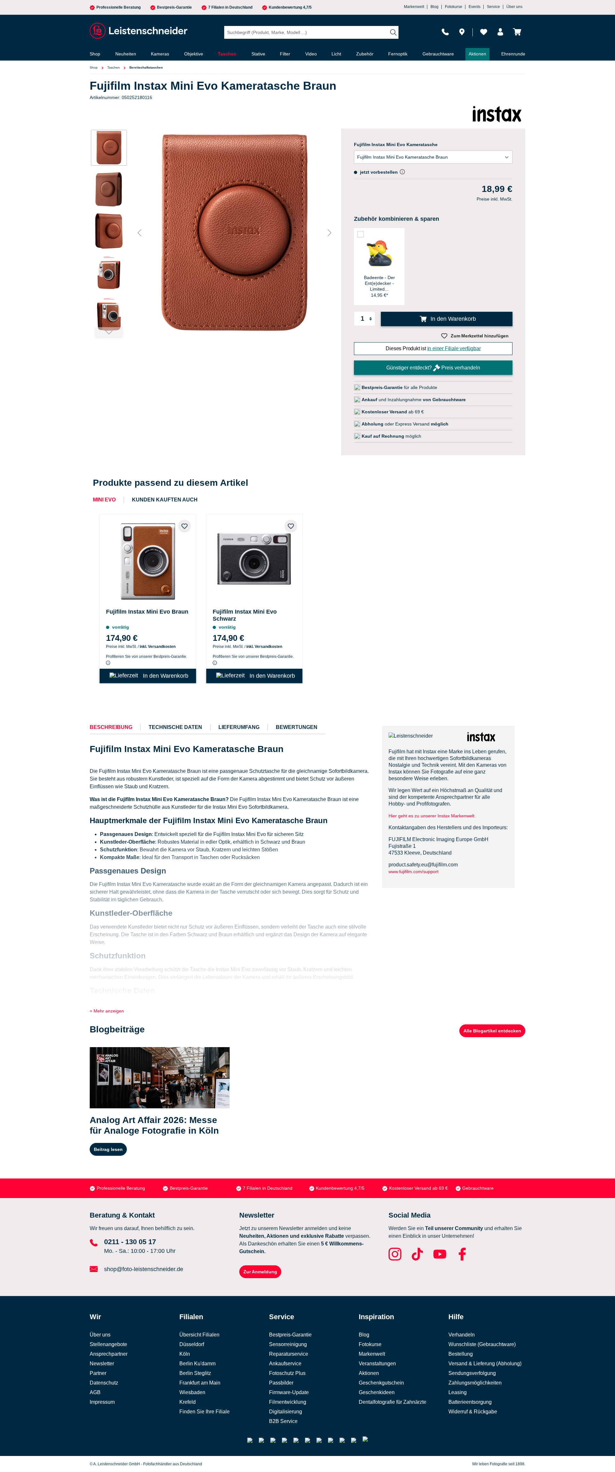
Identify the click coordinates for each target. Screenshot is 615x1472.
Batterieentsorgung (470, 1402)
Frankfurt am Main (199, 1382)
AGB (95, 1392)
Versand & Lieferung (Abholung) (484, 1363)
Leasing (457, 1392)
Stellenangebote (108, 1344)
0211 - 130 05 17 (130, 1242)
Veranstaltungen (377, 1363)
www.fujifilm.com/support (414, 871)
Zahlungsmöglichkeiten (475, 1382)
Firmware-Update (289, 1392)
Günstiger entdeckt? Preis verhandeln (433, 367)
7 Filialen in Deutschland (230, 7)
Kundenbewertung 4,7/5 (290, 7)
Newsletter (102, 1363)
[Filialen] (462, 31)
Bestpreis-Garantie (174, 7)
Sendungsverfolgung (472, 1373)
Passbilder (281, 1382)
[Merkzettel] (483, 31)
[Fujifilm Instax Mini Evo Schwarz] (254, 560)
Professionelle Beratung (118, 7)
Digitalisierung (285, 1411)
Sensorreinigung (288, 1344)
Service (493, 6)
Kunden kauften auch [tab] (165, 499)
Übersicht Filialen (199, 1334)
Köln (184, 1354)
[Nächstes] (329, 232)
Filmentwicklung (287, 1402)
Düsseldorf (191, 1344)
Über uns (514, 6)
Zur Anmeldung (260, 1271)
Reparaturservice (288, 1354)
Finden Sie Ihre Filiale (204, 1411)
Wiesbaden (192, 1392)
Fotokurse (453, 6)
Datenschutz (104, 1382)
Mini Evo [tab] (104, 499)
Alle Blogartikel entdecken (492, 1030)
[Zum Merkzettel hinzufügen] (184, 526)
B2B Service (283, 1421)
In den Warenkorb (452, 319)
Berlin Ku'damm (197, 1363)
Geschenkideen (377, 1392)
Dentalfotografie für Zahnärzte (392, 1402)
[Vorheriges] (139, 232)
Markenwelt (414, 6)
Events (474, 6)
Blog (434, 6)
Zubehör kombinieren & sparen (396, 219)
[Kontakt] (445, 31)
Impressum (102, 1402)
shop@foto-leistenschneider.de (143, 1269)
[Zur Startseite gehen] (138, 31)
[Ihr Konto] (500, 31)
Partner (98, 1373)
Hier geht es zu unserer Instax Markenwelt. (432, 815)
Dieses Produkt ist (433, 348)
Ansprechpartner (108, 1354)
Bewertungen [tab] (296, 727)
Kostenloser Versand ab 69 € (418, 1188)
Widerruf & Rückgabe (472, 1411)
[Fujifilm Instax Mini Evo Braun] (148, 560)
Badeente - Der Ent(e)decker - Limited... (379, 283)
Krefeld (187, 1402)
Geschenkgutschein (381, 1382)
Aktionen (369, 1373)
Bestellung (460, 1354)
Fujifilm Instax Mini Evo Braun (147, 611)
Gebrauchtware (478, 1188)
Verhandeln (461, 1334)
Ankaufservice (285, 1363)
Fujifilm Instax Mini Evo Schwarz (245, 615)
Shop (94, 67)
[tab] (111, 727)
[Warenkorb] (517, 31)
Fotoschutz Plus (287, 1373)
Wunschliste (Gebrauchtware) (482, 1344)
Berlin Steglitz (195, 1373)
